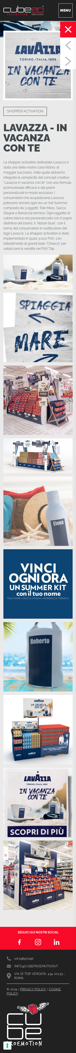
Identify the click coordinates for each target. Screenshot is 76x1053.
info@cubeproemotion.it (36, 966)
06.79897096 (23, 958)
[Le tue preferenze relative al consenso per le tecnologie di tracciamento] (7, 1046)
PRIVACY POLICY (33, 989)
